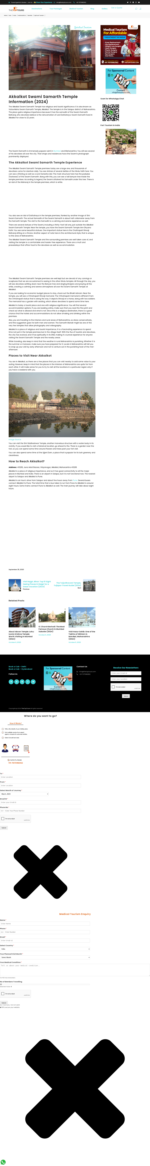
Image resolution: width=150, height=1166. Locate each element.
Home (5, 15)
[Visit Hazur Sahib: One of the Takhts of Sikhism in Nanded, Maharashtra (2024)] (82, 617)
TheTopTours (26, 708)
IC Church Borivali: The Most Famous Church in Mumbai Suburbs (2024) (52, 629)
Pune (75, 480)
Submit (126, 696)
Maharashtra (22, 15)
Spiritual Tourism (39, 15)
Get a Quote (116, 8)
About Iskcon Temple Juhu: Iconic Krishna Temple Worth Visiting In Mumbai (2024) (21, 635)
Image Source (15, 439)
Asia (10, 15)
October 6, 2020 (15, 642)
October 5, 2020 (75, 642)
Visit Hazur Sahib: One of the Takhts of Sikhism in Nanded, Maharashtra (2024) (82, 635)
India (14, 15)
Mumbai (30, 15)
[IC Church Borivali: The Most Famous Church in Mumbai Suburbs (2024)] (52, 614)
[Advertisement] (52, 134)
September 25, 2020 (16, 570)
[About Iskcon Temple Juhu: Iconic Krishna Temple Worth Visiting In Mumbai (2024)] (22, 617)
